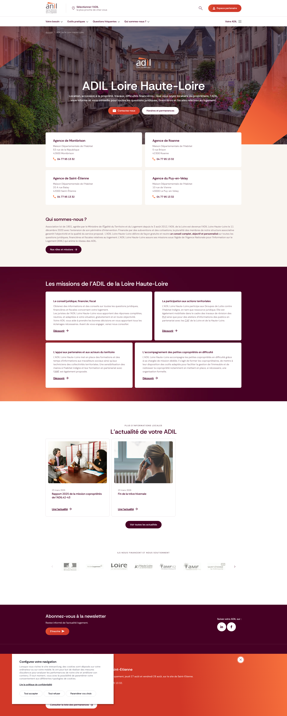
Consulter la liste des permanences (69, 704)
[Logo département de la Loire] (119, 566)
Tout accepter (31, 693)
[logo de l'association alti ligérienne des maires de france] (192, 566)
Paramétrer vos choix (80, 693)
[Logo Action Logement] (95, 566)
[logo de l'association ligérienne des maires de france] (168, 566)
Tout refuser (54, 693)
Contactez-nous (126, 110)
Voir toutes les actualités (143, 524)
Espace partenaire (227, 8)
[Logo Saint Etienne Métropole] (216, 566)
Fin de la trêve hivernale (132, 494)
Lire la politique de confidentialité (35, 684)
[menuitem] (233, 21)
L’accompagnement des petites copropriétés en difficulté (178, 352)
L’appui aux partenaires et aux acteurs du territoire (84, 352)
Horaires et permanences (160, 110)
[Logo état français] (70, 566)
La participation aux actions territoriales (186, 301)
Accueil (49, 32)
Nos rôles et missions (61, 249)
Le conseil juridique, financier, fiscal (74, 301)
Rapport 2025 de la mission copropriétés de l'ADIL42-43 (77, 495)
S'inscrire (55, 631)
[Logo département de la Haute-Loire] (144, 566)
